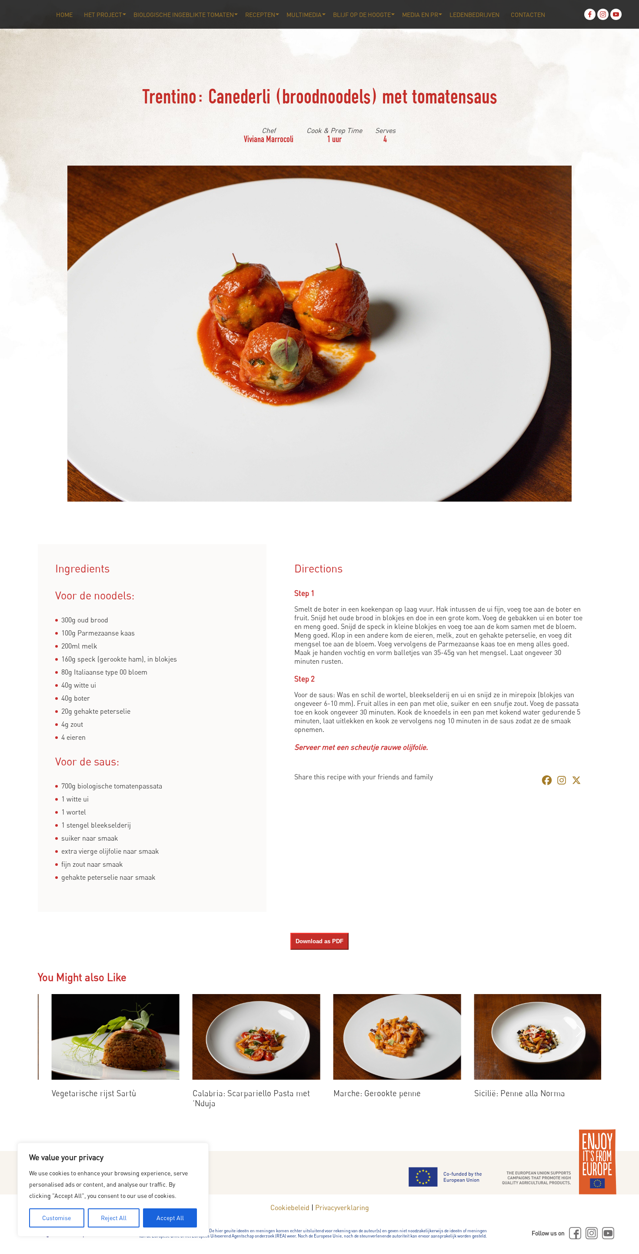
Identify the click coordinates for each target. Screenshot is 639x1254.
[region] (113, 1190)
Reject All (113, 1217)
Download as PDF (319, 941)
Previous (46, 1030)
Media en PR (420, 14)
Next (579, 1030)
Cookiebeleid (290, 1207)
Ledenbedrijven (474, 14)
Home (64, 14)
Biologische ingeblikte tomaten (183, 14)
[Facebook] (590, 14)
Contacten (528, 14)
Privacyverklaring (342, 1207)
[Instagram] (603, 14)
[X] (576, 780)
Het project (103, 14)
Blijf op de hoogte (362, 14)
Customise (56, 1217)
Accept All (170, 1217)
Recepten (260, 14)
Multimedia (304, 14)
